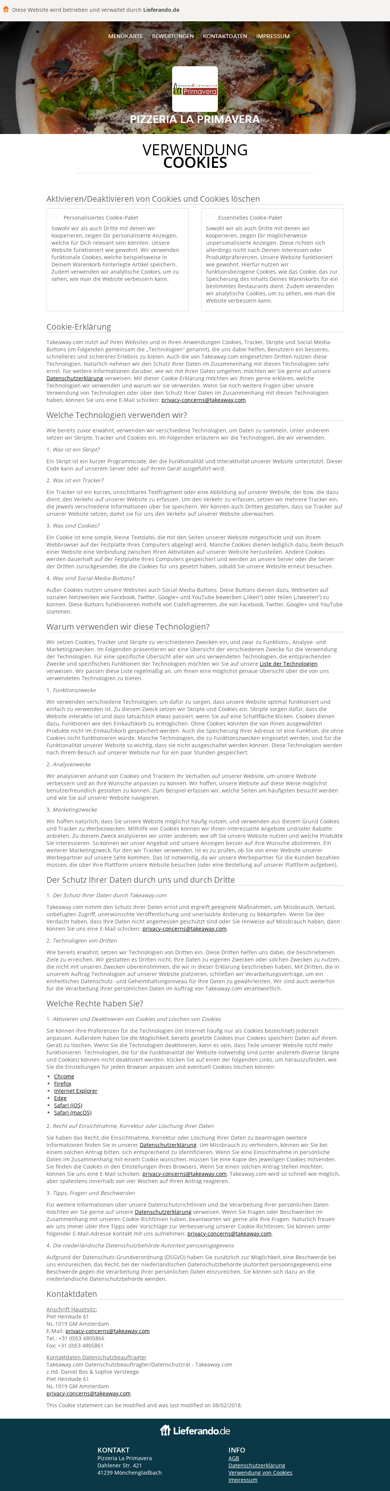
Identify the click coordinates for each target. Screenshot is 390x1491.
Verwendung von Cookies (260, 1472)
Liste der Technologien (289, 663)
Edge (60, 1098)
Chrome (64, 1076)
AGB (234, 1458)
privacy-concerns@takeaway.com (203, 399)
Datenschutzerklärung (74, 378)
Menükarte (125, 36)
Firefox (62, 1083)
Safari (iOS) (68, 1105)
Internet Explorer (76, 1090)
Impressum (273, 36)
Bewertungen (173, 36)
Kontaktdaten (225, 36)
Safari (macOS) (72, 1112)
